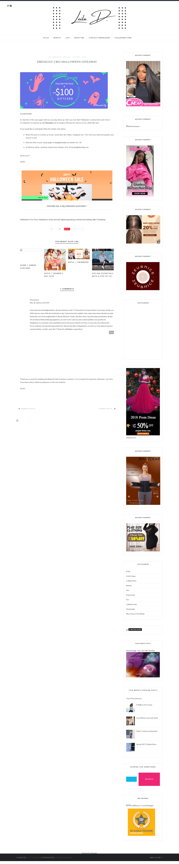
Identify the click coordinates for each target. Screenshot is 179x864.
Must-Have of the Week (135, 614)
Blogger (94, 853)
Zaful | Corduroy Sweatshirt (146, 731)
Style (46, 38)
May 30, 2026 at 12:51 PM (39, 303)
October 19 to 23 (64, 147)
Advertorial (130, 595)
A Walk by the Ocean (144, 705)
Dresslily (67, 57)
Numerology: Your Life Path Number (140, 650)
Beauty (57, 38)
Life (127, 590)
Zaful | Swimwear (78, 262)
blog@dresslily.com (62, 142)
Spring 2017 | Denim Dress (146, 744)
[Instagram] (11, 6)
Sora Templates (33, 857)
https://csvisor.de (90, 323)
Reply (111, 332)
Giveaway (76, 57)
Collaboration (54, 57)
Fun (127, 600)
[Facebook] (8, 6)
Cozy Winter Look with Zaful (147, 718)
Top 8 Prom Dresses (134, 698)
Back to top (155, 857)
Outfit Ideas (131, 576)
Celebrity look (131, 604)
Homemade (130, 609)
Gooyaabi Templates (63, 857)
